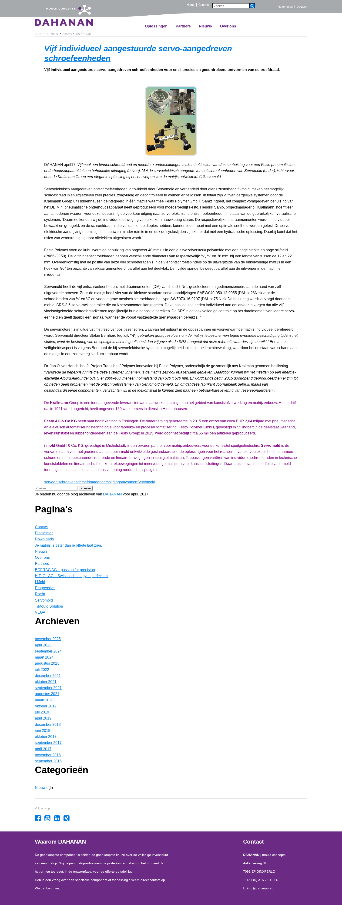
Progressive (45, 588)
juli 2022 (42, 670)
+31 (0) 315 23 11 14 (262, 880)
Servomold (146, 482)
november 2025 (48, 639)
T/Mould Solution (49, 606)
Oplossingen (156, 26)
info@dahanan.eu (260, 888)
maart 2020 (44, 700)
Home (190, 5)
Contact (203, 5)
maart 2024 (44, 657)
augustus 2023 (47, 663)
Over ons (228, 26)
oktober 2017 (46, 737)
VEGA (40, 612)
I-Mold (40, 582)
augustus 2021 (47, 694)
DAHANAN (112, 494)
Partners (183, 26)
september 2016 (48, 761)
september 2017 (48, 743)
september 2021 (48, 688)
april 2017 (43, 749)
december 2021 (48, 676)
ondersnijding (108, 482)
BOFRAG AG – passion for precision (65, 570)
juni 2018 (42, 731)
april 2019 (43, 718)
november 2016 (48, 755)
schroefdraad (86, 482)
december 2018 (48, 725)
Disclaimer (44, 533)
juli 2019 (42, 712)
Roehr (40, 594)
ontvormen (128, 482)
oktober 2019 (46, 706)
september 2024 (48, 651)
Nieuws (205, 26)
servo (48, 482)
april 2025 (43, 645)
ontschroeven (64, 482)
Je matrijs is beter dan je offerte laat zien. (68, 545)
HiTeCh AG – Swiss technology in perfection (71, 576)
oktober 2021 (46, 682)
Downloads (44, 539)
